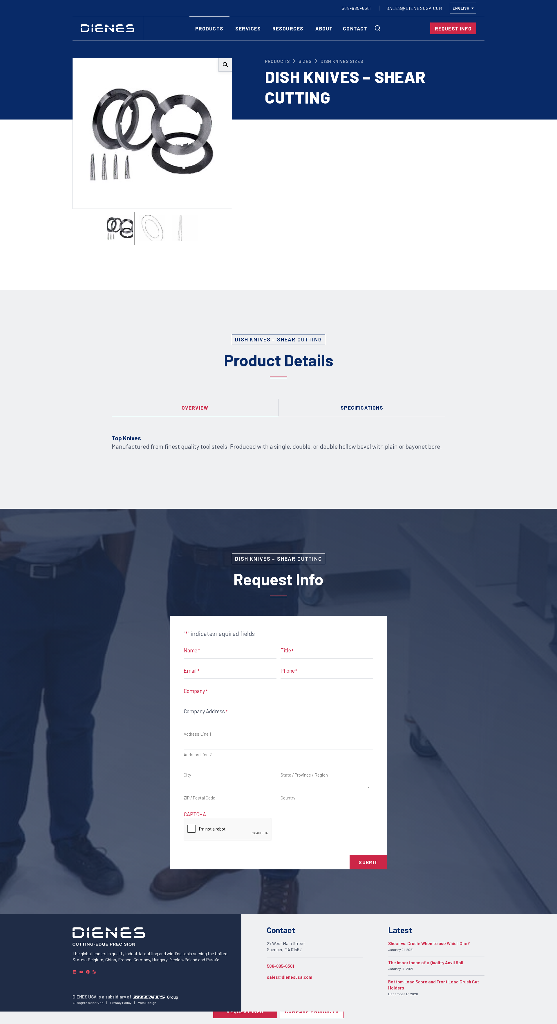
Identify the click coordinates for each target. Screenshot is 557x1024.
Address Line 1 (197, 734)
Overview (195, 407)
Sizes (305, 61)
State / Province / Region (304, 774)
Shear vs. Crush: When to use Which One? (429, 943)
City (187, 774)
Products (277, 61)
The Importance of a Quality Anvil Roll (425, 962)
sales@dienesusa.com (289, 977)
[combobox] (463, 8)
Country (288, 797)
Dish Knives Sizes (342, 61)
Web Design (147, 1003)
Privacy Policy (120, 1003)
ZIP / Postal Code (199, 797)
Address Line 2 (198, 754)
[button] (225, 65)
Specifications (362, 407)
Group (172, 996)
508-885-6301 (280, 966)
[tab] (195, 407)
